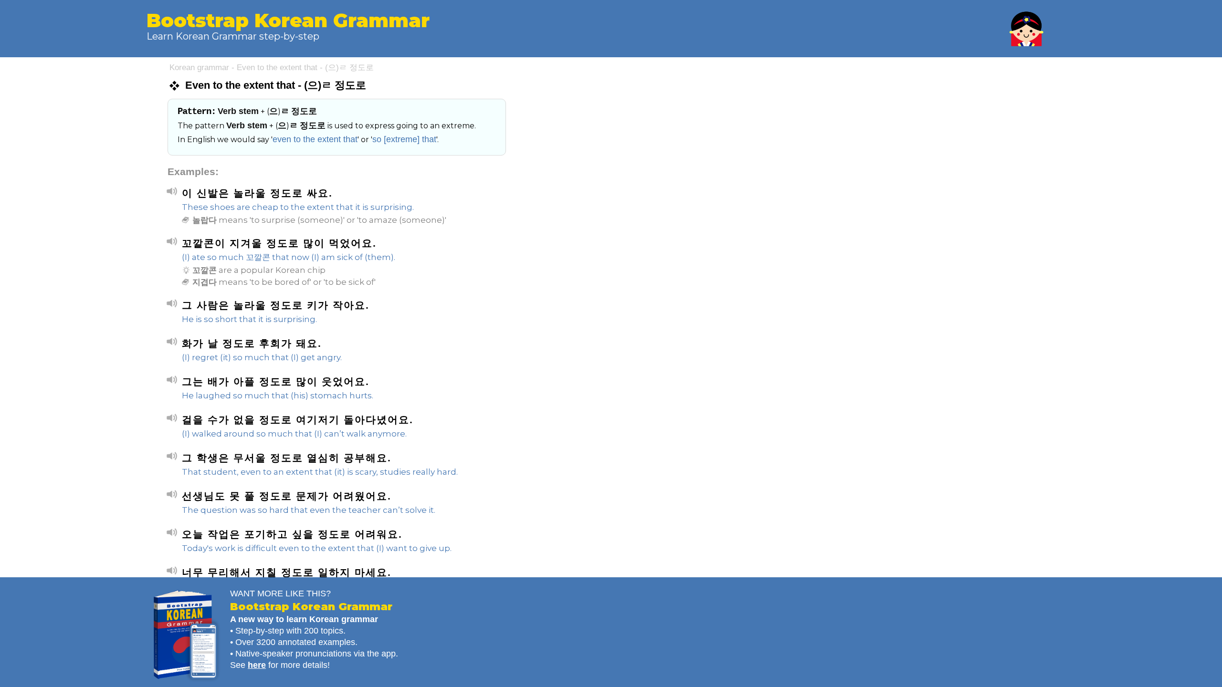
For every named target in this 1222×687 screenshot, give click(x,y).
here (257, 665)
